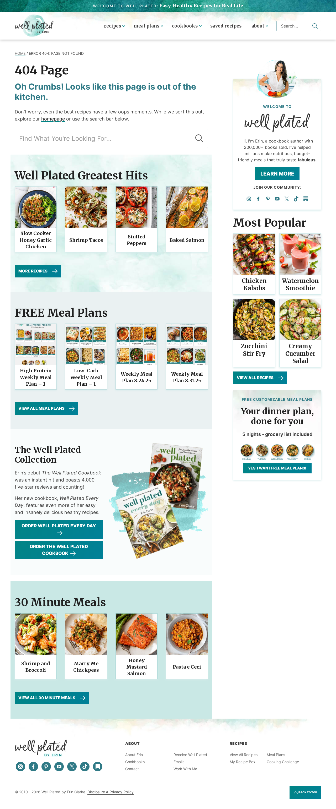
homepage (53, 119)
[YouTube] (277, 199)
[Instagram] (249, 199)
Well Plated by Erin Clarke (34, 25)
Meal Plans (146, 26)
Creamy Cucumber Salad (300, 353)
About (257, 26)
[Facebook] (258, 199)
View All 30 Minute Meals (46, 697)
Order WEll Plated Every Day (59, 525)
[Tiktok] (296, 199)
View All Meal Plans (41, 408)
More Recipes (33, 271)
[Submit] (315, 26)
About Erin (134, 754)
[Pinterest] (267, 199)
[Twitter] (286, 199)
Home (20, 53)
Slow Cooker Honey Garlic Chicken (36, 239)
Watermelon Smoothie (300, 284)
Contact (132, 769)
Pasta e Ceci (187, 667)
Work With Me (185, 769)
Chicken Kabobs (254, 284)
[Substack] (305, 199)
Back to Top (307, 792)
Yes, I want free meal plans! (277, 468)
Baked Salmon (187, 240)
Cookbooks (185, 26)
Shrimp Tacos (86, 240)
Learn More (277, 174)
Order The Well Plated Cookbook (59, 550)
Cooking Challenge (283, 761)
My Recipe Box (242, 761)
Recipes (112, 26)
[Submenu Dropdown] (162, 26)
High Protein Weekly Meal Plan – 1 (36, 377)
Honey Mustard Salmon (136, 666)
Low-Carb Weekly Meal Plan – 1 (86, 377)
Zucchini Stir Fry (254, 349)
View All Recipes (255, 377)
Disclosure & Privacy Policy (110, 792)
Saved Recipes (226, 26)
